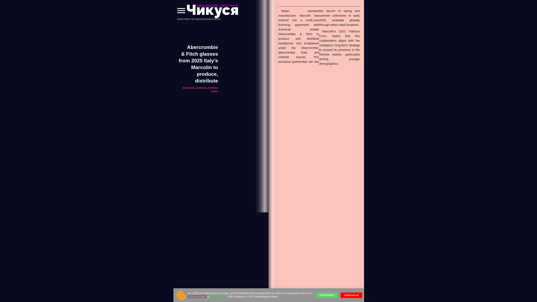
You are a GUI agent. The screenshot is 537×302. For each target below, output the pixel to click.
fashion (201, 87)
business (189, 87)
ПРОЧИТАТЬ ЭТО (197, 297)
